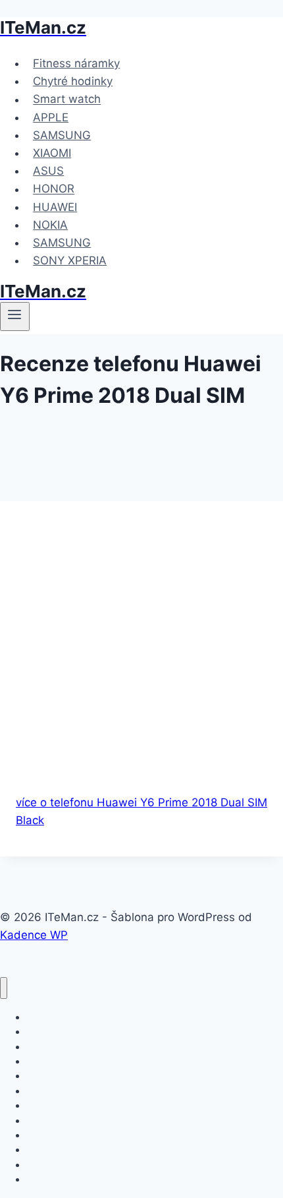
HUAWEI (55, 207)
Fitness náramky (76, 63)
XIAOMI (52, 153)
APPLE (50, 117)
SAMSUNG (62, 135)
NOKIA (50, 224)
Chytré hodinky (73, 81)
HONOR (53, 189)
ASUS (48, 170)
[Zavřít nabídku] (3, 988)
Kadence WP (34, 935)
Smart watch (67, 99)
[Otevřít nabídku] (15, 316)
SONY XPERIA (70, 260)
